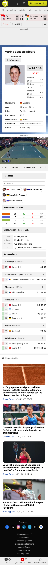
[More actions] (45, 167)
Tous (16, 24)
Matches (23, 10)
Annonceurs (24, 537)
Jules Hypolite (9, 511)
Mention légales (24, 547)
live (5, 24)
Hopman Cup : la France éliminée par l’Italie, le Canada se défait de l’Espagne (23, 505)
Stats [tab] (41, 167)
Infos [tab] (4, 167)
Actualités (11, 10)
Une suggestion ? (24, 554)
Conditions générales (24, 541)
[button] (24, 3)
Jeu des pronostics (24, 562)
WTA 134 (35, 68)
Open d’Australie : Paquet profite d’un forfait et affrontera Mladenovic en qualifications (23, 430)
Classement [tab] (29, 167)
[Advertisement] (24, 37)
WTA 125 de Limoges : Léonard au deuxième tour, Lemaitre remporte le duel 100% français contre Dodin (23, 468)
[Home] (3, 10)
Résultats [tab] (15, 167)
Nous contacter (24, 550)
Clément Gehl (8, 436)
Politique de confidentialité (24, 544)
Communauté (40, 562)
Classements (35, 10)
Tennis (8, 562)
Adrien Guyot (8, 399)
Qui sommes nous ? (24, 534)
